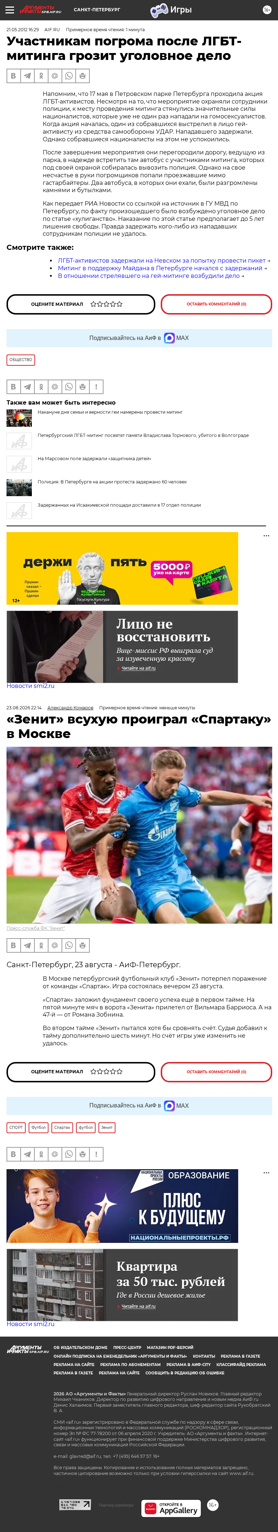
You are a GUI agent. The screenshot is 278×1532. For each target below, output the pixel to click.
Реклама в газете (240, 1356)
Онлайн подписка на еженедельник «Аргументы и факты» (120, 1356)
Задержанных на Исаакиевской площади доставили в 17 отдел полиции (119, 505)
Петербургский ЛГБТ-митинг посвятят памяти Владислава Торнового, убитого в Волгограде (143, 435)
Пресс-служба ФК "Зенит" (36, 928)
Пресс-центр (127, 1347)
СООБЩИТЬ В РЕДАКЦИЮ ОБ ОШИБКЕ (185, 1373)
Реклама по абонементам (130, 1364)
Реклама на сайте (74, 1364)
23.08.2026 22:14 (24, 707)
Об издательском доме (81, 1347)
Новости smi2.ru (31, 685)
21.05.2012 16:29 (23, 29)
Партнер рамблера (116, 1505)
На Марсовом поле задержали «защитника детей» (94, 458)
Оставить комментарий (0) (217, 304)
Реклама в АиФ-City (189, 1364)
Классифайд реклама (241, 1364)
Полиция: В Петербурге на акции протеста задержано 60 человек (112, 482)
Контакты (204, 1356)
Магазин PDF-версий (170, 1347)
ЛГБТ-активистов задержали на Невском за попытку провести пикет (162, 260)
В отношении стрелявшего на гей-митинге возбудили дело (149, 275)
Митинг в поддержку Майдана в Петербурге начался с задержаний (160, 268)
